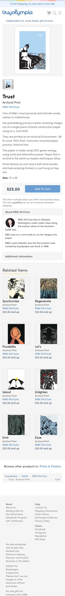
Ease (38, 437)
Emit (5, 437)
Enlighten (41, 392)
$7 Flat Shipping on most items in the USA (32, 3)
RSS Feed (40, 539)
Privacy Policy (42, 520)
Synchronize (10, 301)
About (9, 504)
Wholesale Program (16, 517)
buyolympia (11, 476)
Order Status (42, 514)
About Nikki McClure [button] (17, 212)
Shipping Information (46, 510)
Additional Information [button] (18, 256)
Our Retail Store (14, 514)
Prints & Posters (50, 466)
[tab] (32, 212)
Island (6, 392)
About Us (11, 507)
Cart (57, 479)
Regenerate (43, 301)
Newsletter (40, 535)
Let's (38, 346)
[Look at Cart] (49, 15)
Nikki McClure (10, 107)
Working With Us (14, 510)
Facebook (40, 529)
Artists (25, 476)
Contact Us (41, 507)
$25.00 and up (10, 312)
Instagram (40, 532)
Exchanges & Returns (46, 517)
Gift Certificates (14, 520)
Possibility (9, 346)
